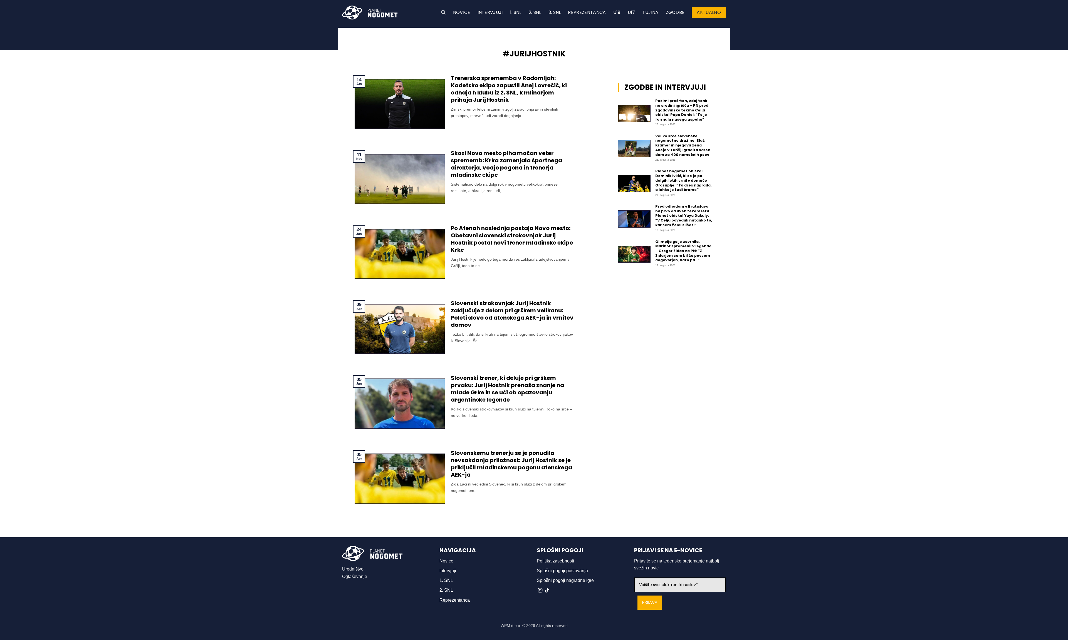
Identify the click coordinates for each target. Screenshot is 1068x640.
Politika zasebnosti (555, 561)
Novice (461, 12)
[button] (443, 12)
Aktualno (709, 12)
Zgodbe (675, 12)
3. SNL (554, 12)
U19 (616, 12)
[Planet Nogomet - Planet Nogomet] (370, 12)
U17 (631, 12)
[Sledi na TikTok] (547, 590)
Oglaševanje (354, 576)
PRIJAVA (649, 602)
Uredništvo (353, 569)
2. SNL (535, 12)
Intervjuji (490, 12)
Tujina (650, 12)
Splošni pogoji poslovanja (562, 570)
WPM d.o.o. (511, 625)
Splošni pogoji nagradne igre (565, 580)
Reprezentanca (587, 12)
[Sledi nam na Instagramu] (540, 590)
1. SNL (515, 12)
